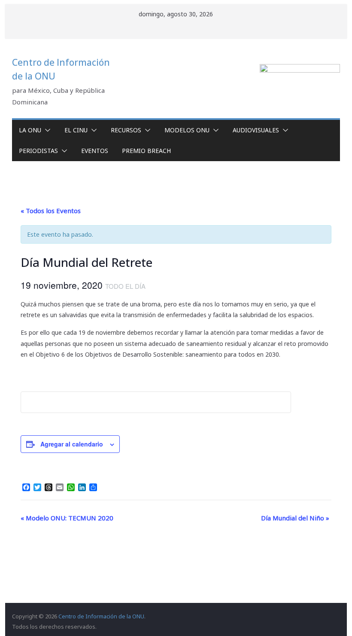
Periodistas (38, 151)
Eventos (94, 151)
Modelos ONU (186, 130)
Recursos (126, 130)
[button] (46, 130)
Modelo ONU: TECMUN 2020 (67, 518)
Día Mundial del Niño (295, 518)
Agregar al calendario (71, 444)
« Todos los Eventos (51, 210)
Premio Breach (146, 151)
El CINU (76, 130)
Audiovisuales (256, 130)
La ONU (30, 130)
